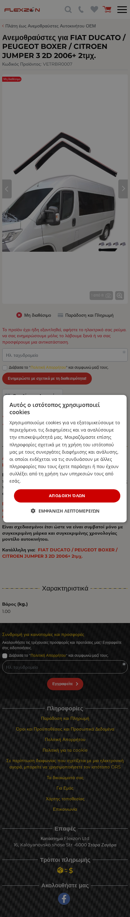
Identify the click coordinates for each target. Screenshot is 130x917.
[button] (65, 510)
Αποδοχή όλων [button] (67, 495)
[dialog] (65, 458)
